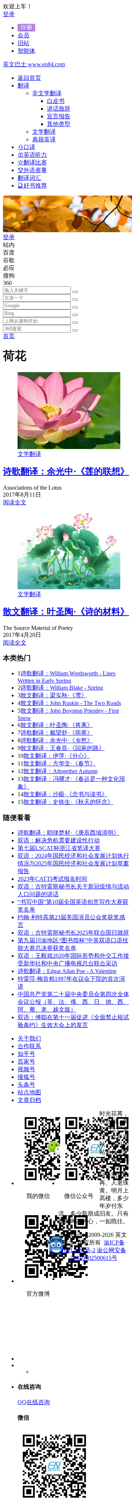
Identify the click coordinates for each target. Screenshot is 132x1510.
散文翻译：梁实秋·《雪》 (54, 695)
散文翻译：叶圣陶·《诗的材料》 (66, 611)
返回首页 (29, 78)
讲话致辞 (58, 108)
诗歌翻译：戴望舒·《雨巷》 (57, 733)
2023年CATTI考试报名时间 (52, 879)
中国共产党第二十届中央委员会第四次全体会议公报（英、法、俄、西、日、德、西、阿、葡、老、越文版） (73, 1002)
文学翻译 (29, 454)
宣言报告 (58, 116)
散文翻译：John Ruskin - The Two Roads (71, 703)
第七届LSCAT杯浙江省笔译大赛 (59, 848)
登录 (9, 14)
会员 (23, 35)
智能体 (26, 51)
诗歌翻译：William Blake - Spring (62, 687)
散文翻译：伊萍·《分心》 (56, 756)
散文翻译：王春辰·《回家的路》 (62, 748)
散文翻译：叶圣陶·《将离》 (57, 725)
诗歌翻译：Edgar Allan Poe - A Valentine (67, 971)
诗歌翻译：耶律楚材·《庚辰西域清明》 (68, 833)
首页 (9, 336)
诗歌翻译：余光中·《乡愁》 (57, 740)
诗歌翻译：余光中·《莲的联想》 (66, 471)
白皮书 (56, 101)
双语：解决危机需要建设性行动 (59, 840)
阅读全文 (14, 502)
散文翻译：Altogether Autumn (60, 771)
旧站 (23, 43)
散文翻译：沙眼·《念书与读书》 (65, 794)
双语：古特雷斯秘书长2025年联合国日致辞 (73, 933)
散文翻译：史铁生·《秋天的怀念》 (68, 802)
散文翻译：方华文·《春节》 (59, 763)
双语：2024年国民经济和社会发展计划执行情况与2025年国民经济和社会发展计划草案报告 (73, 863)
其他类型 (58, 124)
